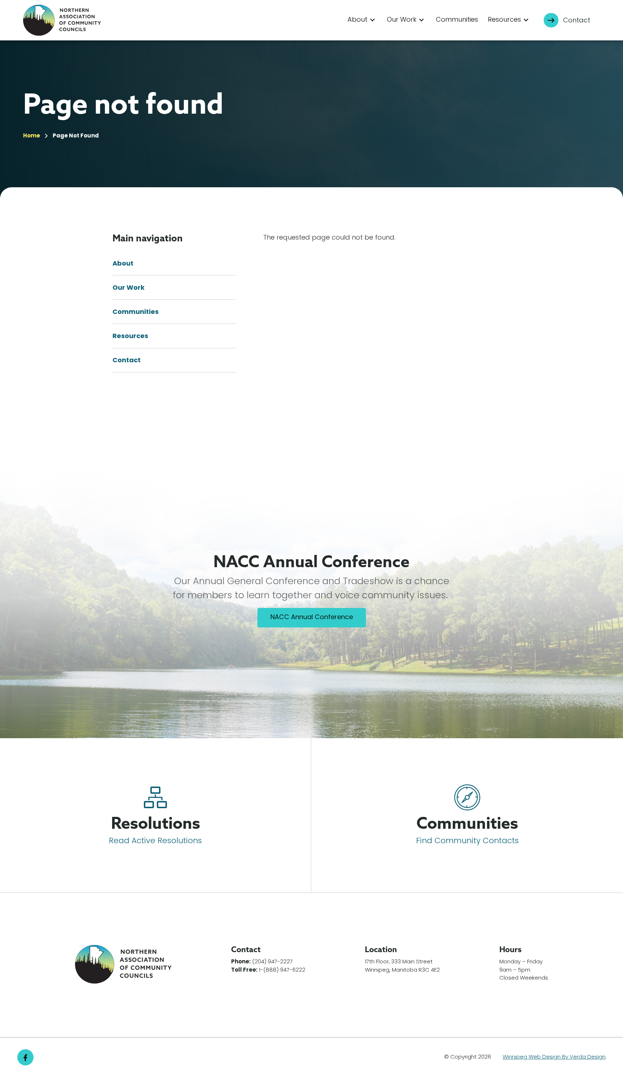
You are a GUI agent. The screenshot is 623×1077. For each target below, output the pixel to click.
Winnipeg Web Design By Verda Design (554, 1057)
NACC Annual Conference (311, 617)
